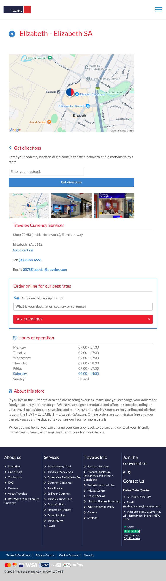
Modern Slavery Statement (103, 501)
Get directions (71, 182)
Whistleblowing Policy (100, 507)
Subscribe (14, 466)
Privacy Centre (96, 490)
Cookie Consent (69, 555)
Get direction (23, 250)
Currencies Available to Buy (64, 477)
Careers (92, 512)
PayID (51, 526)
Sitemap (92, 518)
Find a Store (15, 472)
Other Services (57, 515)
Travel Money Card (59, 466)
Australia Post (56, 504)
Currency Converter (60, 482)
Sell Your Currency (59, 493)
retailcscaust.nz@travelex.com (141, 506)
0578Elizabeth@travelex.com (45, 269)
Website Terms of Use (101, 485)
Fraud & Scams (96, 496)
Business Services (98, 466)
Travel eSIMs (56, 521)
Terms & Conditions (18, 555)
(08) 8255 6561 (30, 260)
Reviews (13, 488)
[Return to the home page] (24, 12)
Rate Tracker (55, 488)
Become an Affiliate (59, 510)
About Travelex (17, 493)
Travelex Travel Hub (60, 499)
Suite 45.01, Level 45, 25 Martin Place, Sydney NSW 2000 (142, 516)
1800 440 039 (141, 497)
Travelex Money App (60, 472)
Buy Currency (29, 319)
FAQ (10, 482)
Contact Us (15, 477)
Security (89, 555)
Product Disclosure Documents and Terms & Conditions (99, 476)
